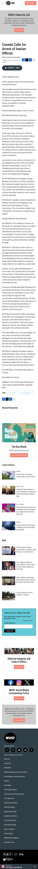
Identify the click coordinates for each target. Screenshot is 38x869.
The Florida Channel (10, 789)
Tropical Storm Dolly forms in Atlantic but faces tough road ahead (25, 527)
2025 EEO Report (9, 807)
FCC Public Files (9, 798)
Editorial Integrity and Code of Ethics (19, 660)
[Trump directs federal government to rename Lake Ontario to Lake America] (8, 550)
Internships (7, 785)
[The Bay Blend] (19, 432)
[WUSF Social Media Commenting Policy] (19, 682)
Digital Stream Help (10, 811)
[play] (3, 866)
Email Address (10, 623)
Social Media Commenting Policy (14, 776)
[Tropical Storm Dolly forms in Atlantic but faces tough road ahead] (8, 525)
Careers (6, 781)
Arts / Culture (20, 504)
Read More (19, 667)
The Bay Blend (19, 446)
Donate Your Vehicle (10, 816)
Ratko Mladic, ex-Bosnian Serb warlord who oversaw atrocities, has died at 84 (25, 580)
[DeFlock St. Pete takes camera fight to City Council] (8, 475)
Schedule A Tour (9, 842)
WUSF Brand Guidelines (11, 838)
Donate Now (19, 720)
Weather (18, 522)
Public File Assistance (11, 803)
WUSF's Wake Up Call (19, 14)
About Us (7, 759)
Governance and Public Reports (14, 794)
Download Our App (10, 825)
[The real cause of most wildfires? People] (8, 595)
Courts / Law (19, 486)
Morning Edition (26, 393)
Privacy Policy (8, 833)
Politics (18, 471)
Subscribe (19, 30)
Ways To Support (9, 829)
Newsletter (7, 768)
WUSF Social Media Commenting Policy (19, 692)
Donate (31, 3)
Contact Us (7, 763)
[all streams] (35, 866)
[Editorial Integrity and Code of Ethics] (19, 651)
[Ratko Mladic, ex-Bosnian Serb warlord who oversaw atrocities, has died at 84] (8, 580)
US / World (12, 393)
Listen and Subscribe (19, 455)
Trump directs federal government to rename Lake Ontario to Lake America (26, 549)
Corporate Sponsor (10, 820)
